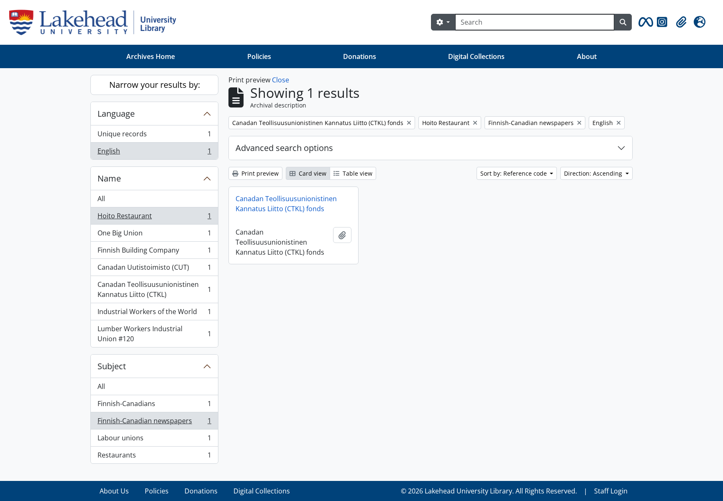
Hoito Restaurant (154, 218)
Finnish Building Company (154, 252)
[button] (644, 22)
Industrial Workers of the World (154, 313)
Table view (356, 173)
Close (280, 79)
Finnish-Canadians (154, 405)
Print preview (259, 173)
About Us (114, 491)
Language (116, 113)
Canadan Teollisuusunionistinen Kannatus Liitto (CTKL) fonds (286, 203)
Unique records (154, 136)
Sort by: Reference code (514, 173)
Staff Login (611, 491)
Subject (111, 366)
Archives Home (150, 56)
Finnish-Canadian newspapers (154, 422)
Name (109, 178)
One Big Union (154, 235)
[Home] (96, 22)
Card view (311, 173)
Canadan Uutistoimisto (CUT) (154, 269)
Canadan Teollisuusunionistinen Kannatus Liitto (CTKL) (154, 289)
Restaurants (154, 456)
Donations (359, 56)
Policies (259, 56)
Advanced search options (284, 147)
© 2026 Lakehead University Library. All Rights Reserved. (489, 491)
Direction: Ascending (594, 173)
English (154, 152)
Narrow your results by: (154, 84)
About (587, 56)
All (101, 198)
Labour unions (154, 440)
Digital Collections (476, 56)
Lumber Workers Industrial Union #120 (154, 333)
